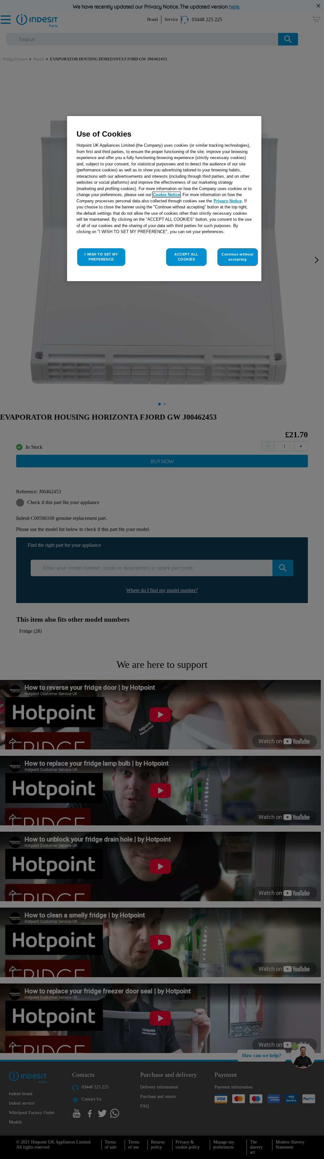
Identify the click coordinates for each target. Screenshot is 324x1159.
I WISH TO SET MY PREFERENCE (101, 256)
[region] (164, 198)
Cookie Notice (166, 194)
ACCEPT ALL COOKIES (186, 256)
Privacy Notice (228, 201)
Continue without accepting (237, 256)
